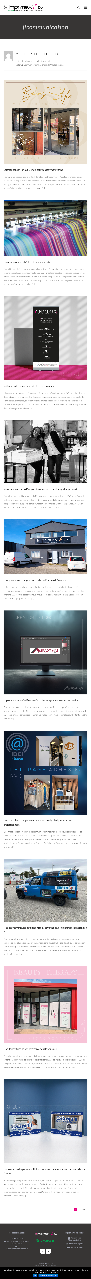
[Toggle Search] (78, 7)
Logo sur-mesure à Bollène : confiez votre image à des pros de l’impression (41, 700)
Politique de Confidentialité (74, 1239)
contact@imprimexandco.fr (16, 1249)
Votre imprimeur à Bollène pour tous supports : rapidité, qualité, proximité (41, 489)
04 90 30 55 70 (17, 1239)
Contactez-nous (76, 1247)
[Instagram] (48, 1251)
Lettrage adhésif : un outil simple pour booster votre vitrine (33, 169)
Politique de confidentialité (48, 1276)
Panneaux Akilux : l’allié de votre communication (28, 262)
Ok (35, 1276)
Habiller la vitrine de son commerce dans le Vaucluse (30, 1048)
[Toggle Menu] (86, 8)
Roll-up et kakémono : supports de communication (29, 386)
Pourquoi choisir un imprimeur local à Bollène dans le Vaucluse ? (36, 580)
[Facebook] (42, 1251)
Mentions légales (76, 1244)
